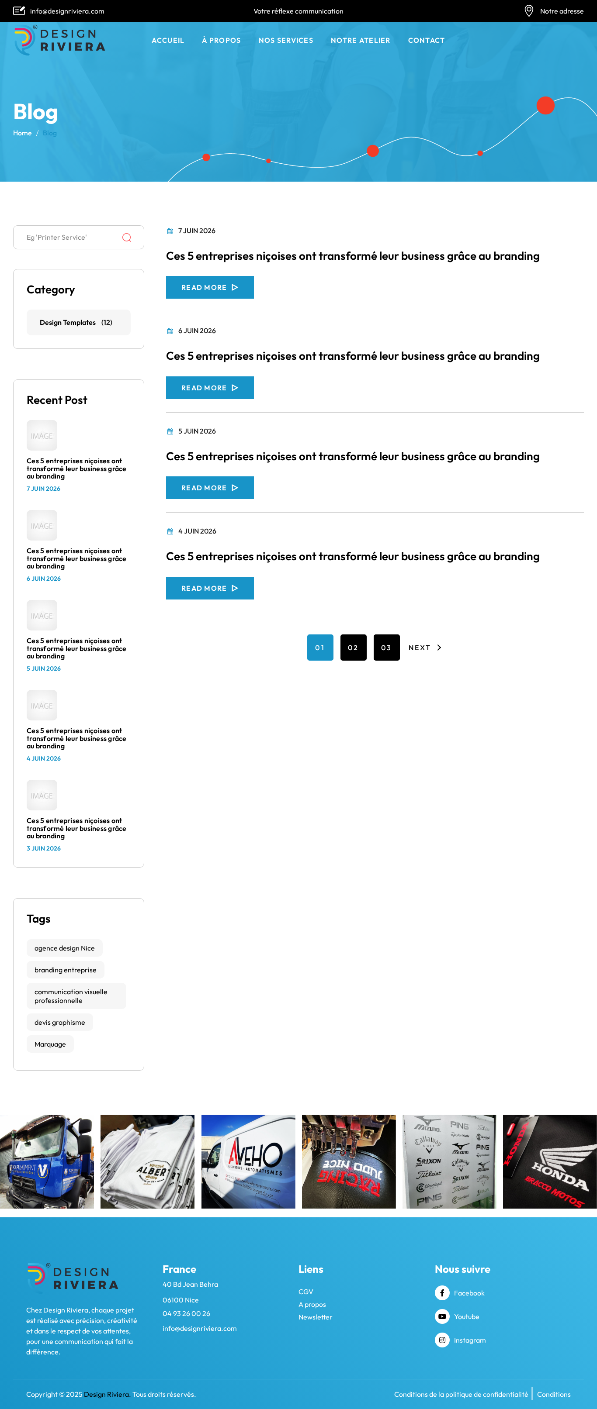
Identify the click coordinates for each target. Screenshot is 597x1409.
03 (386, 647)
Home (22, 132)
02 (353, 647)
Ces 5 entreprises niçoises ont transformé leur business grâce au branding (353, 256)
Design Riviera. (107, 1394)
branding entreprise (66, 969)
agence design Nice (65, 948)
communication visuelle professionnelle (71, 996)
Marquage (50, 1044)
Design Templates (68, 322)
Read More (204, 287)
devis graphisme (60, 1022)
